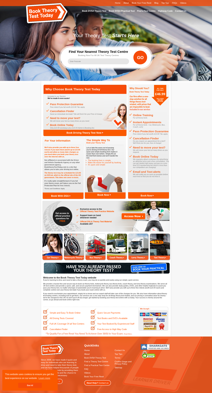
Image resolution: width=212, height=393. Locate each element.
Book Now (103, 195)
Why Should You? (139, 88)
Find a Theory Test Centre (96, 361)
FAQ (86, 369)
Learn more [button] (44, 378)
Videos (183, 3)
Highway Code (165, 11)
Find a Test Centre (146, 11)
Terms (117, 358)
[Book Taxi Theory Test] (160, 260)
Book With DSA (60, 196)
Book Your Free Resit (141, 3)
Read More (128, 334)
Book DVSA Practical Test (122, 11)
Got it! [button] (30, 385)
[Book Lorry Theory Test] (138, 260)
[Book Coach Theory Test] (117, 260)
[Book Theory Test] (52, 355)
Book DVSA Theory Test (94, 11)
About (126, 3)
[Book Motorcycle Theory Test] (74, 260)
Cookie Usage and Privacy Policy (123, 362)
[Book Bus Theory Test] (95, 260)
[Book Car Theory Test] (52, 260)
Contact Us (180, 11)
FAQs (174, 3)
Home (117, 3)
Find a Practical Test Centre (96, 365)
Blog (156, 3)
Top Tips (165, 3)
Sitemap (118, 367)
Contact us (97, 383)
